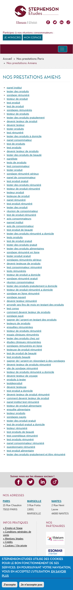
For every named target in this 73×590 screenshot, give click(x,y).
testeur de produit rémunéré (23, 188)
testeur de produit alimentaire (24, 405)
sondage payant (16, 297)
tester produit (14, 169)
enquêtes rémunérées (20, 327)
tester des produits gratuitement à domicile (32, 285)
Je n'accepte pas (31, 584)
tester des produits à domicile (24, 136)
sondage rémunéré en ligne (23, 252)
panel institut (14, 87)
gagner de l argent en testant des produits (32, 319)
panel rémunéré (16, 199)
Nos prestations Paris (30, 59)
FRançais (21, 22)
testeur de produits (18, 113)
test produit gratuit (17, 181)
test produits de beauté (20, 431)
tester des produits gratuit (22, 244)
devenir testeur (16, 125)
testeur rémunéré (17, 428)
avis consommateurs (19, 218)
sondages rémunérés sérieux (24, 259)
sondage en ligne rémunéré (23, 293)
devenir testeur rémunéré (22, 300)
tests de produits (16, 162)
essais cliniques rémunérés (23, 334)
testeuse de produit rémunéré (24, 349)
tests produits (15, 237)
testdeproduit (14, 383)
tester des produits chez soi (23, 338)
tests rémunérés (16, 270)
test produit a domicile (20, 390)
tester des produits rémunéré (24, 184)
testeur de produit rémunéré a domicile (30, 289)
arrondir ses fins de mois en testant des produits (35, 304)
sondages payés (16, 416)
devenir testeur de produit (22, 121)
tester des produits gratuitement (26, 117)
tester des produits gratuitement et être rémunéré (36, 454)
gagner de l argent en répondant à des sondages (36, 360)
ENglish (33, 22)
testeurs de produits (18, 323)
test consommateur (18, 166)
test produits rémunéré (20, 439)
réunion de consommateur (22, 211)
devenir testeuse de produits (23, 263)
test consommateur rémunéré (24, 267)
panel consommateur (19, 139)
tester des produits (18, 91)
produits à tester (16, 379)
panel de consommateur (21, 177)
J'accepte (10, 584)
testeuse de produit (18, 196)
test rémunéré (15, 132)
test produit (13, 102)
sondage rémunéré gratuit (22, 278)
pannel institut (15, 222)
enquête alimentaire (18, 409)
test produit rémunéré (19, 203)
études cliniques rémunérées (24, 342)
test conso (13, 308)
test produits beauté (18, 357)
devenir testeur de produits (23, 151)
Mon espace (32, 37)
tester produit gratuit (19, 255)
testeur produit (15, 192)
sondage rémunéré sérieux (23, 173)
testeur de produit (17, 98)
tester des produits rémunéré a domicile (30, 233)
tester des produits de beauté (24, 154)
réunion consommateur (20, 282)
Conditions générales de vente (17, 533)
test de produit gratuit (19, 241)
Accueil (7, 59)
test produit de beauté (20, 229)
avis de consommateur (20, 226)
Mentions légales (14, 538)
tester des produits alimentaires (25, 248)
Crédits (9, 542)
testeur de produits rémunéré (24, 330)
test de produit (15, 106)
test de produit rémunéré (21, 214)
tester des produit (17, 207)
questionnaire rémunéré (21, 446)
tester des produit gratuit (21, 420)
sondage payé (15, 315)
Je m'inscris (12, 37)
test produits (14, 147)
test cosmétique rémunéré (22, 435)
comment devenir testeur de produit (28, 398)
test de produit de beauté (21, 353)
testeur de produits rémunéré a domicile (30, 372)
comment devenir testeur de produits (28, 312)
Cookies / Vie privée (16, 545)
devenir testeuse (16, 386)
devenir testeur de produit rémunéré (28, 394)
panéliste (12, 158)
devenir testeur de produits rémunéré (29, 364)
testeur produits (16, 413)
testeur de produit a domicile (23, 274)
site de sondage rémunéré (22, 368)
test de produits (16, 143)
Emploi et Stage (13, 528)
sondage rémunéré (18, 95)
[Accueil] (36, 11)
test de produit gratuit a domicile (26, 424)
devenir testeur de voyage (22, 375)
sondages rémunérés (19, 110)
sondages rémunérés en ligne (24, 345)
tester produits (15, 128)
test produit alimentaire (20, 450)
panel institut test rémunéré (23, 401)
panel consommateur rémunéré (25, 443)
